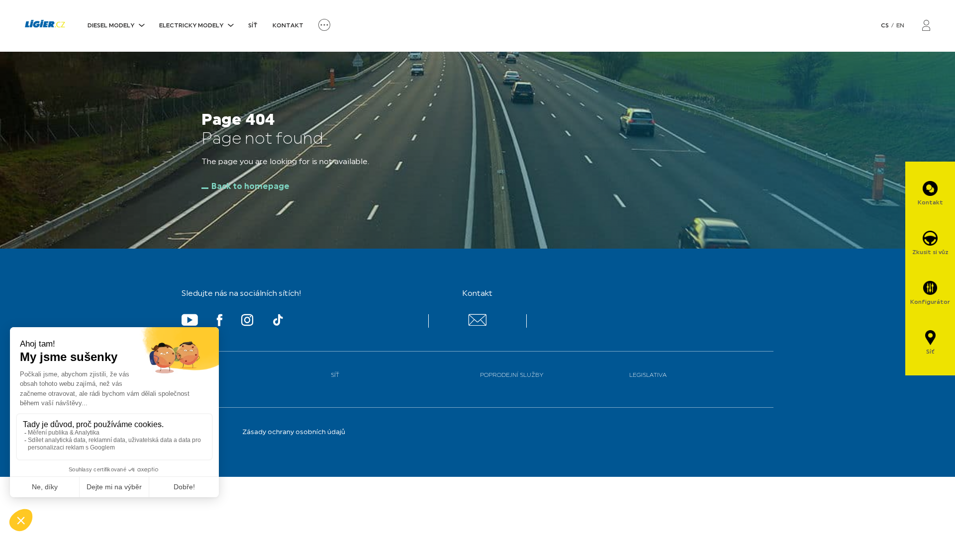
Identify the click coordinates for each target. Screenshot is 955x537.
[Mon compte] (926, 26)
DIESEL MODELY (111, 26)
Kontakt (288, 26)
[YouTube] (190, 322)
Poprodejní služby (511, 375)
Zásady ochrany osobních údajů (293, 432)
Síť (253, 26)
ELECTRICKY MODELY (191, 26)
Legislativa (648, 375)
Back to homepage (250, 187)
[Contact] (477, 324)
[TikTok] (278, 322)
